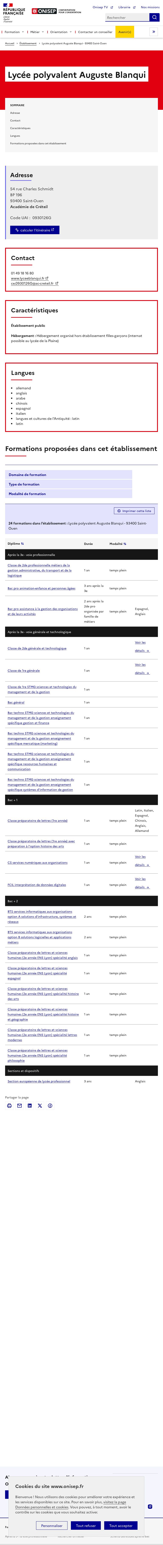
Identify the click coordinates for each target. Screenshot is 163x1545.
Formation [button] (12, 32)
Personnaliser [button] (51, 1525)
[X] (40, 1105)
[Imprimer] (9, 1105)
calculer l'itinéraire (35, 230)
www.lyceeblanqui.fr (27, 278)
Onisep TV (101, 7)
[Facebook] (50, 1105)
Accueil (9, 43)
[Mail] (19, 1105)
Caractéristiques (20, 128)
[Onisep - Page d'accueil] (44, 11)
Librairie (124, 7)
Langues (15, 135)
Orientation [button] (58, 32)
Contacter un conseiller (95, 32)
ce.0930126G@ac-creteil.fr (32, 283)
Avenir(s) (124, 32)
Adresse (15, 112)
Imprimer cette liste (136, 511)
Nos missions (150, 7)
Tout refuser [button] (86, 1525)
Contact (15, 120)
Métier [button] (35, 32)
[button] (68, 475)
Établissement (28, 43)
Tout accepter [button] (120, 1525)
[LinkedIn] (29, 1105)
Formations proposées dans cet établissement (38, 143)
